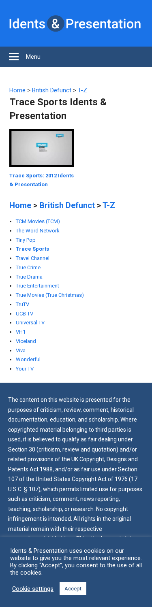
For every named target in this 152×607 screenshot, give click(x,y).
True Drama (29, 277)
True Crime (28, 267)
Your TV (25, 369)
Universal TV (30, 322)
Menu (33, 56)
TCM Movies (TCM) (38, 221)
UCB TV (24, 314)
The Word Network (38, 231)
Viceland (26, 341)
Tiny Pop (26, 240)
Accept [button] (72, 589)
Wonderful (28, 359)
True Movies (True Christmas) (50, 295)
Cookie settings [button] (33, 588)
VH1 (21, 332)
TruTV (22, 304)
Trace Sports (32, 249)
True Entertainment (37, 286)
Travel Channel (32, 258)
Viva (21, 350)
